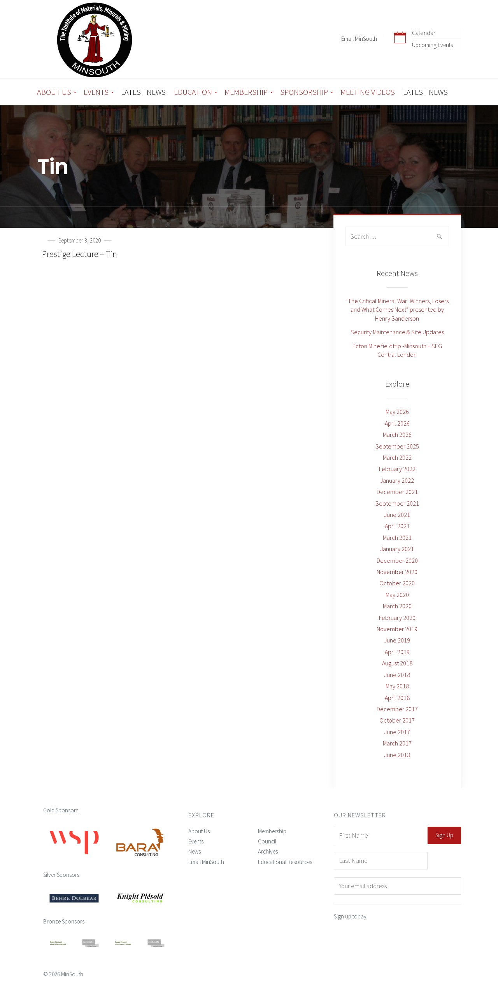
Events (195, 841)
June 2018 (397, 675)
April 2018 (397, 698)
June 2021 (397, 514)
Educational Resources (285, 862)
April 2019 (397, 652)
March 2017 (397, 743)
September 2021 (397, 503)
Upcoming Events (432, 45)
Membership (272, 831)
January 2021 (397, 549)
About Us (199, 831)
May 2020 (397, 595)
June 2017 (397, 732)
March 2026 (397, 434)
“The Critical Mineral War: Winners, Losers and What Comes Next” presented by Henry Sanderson (397, 309)
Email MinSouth (359, 38)
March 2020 (397, 606)
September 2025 (397, 446)
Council (267, 841)
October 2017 (397, 720)
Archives (268, 851)
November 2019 (397, 629)
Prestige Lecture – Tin (79, 253)
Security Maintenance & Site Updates (397, 332)
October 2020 (397, 583)
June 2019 (397, 640)
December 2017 (397, 709)
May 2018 (397, 686)
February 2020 (397, 617)
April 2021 (397, 526)
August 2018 (397, 663)
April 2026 (397, 423)
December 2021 (397, 492)
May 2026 (397, 411)
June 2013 (397, 755)
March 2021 (397, 537)
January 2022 (397, 480)
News (194, 851)
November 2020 (397, 572)
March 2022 (397, 457)
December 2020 (397, 560)
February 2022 (397, 469)
